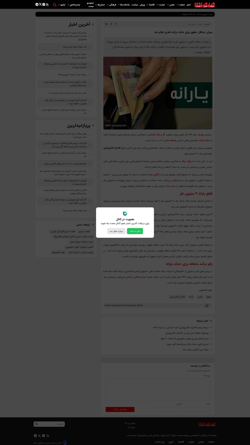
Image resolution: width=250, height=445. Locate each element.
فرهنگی (112, 5)
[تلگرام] (37, 5)
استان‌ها (101, 5)
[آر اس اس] (47, 5)
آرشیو (63, 5)
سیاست (135, 5)
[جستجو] (55, 5)
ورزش (142, 5)
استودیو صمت (90, 4)
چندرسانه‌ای (75, 5)
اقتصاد (152, 5)
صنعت (182, 5)
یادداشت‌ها (125, 5)
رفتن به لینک (135, 231)
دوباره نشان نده (116, 231)
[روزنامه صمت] (204, 5)
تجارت (162, 5)
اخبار (189, 5)
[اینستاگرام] (44, 5)
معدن (172, 5)
